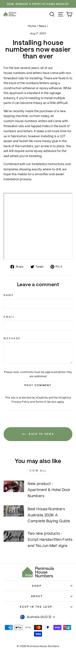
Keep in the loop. (37, 606)
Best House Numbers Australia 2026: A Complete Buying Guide (49, 514)
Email (9, 316)
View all (38, 470)
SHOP (37, 585)
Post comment (38, 385)
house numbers (15, 73)
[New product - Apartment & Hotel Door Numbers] (14, 486)
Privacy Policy (20, 401)
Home (32, 26)
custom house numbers (20, 121)
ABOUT (37, 596)
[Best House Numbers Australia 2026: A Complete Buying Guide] (14, 511)
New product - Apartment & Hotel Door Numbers (49, 489)
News (42, 26)
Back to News (41, 433)
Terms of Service (45, 401)
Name (9, 295)
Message (12, 338)
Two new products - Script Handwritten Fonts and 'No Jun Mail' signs (50, 539)
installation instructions (48, 164)
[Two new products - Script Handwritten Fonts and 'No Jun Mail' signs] (14, 536)
